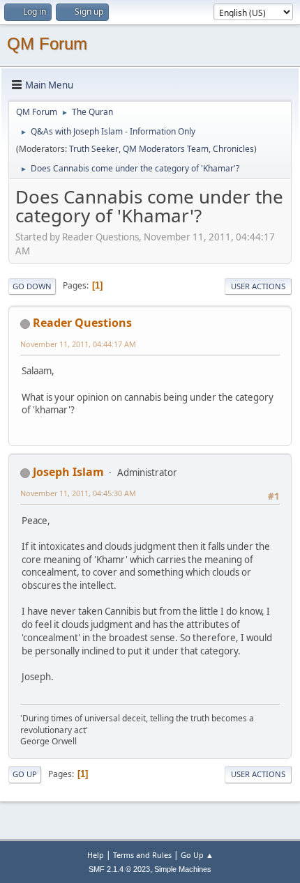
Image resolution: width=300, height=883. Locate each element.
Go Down (32, 286)
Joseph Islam (68, 471)
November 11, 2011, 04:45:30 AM (78, 493)
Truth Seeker (94, 149)
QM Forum (47, 43)
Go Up (25, 774)
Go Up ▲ (197, 855)
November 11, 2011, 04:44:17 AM (78, 344)
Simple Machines (182, 869)
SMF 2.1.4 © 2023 (119, 869)
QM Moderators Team (166, 149)
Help (95, 855)
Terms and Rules (142, 855)
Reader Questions (82, 322)
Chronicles (233, 149)
